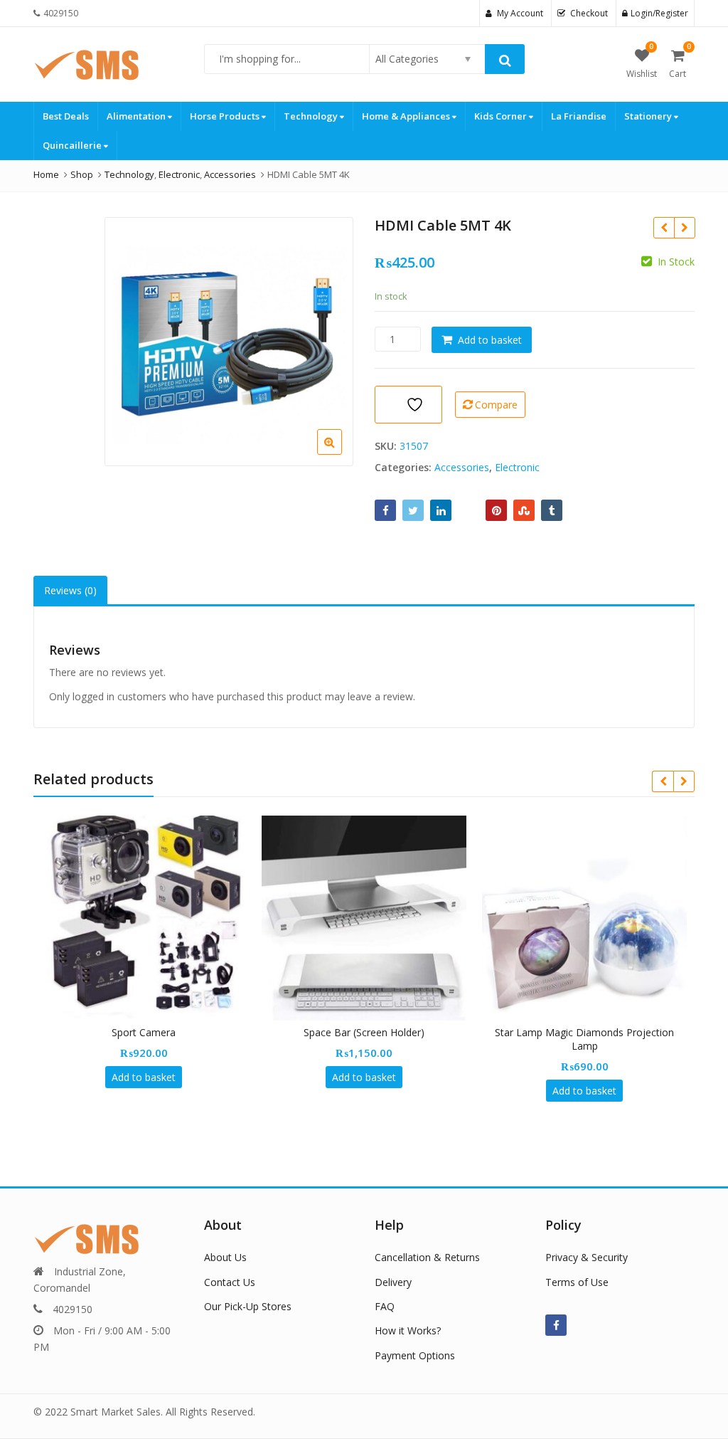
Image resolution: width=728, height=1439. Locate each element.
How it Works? (408, 1330)
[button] (340, 453)
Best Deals (66, 116)
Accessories (461, 467)
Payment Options (415, 1355)
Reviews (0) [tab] (70, 590)
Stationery (649, 116)
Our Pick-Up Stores (247, 1306)
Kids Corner (501, 116)
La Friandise (578, 116)
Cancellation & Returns (427, 1257)
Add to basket (490, 340)
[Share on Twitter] (413, 510)
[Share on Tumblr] (551, 510)
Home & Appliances (407, 116)
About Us (225, 1257)
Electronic (517, 467)
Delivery (393, 1282)
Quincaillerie (73, 145)
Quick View (150, 1032)
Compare (496, 404)
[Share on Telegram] (468, 510)
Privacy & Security (586, 1257)
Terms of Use (577, 1282)
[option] (229, 341)
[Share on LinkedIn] (440, 510)
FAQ (385, 1306)
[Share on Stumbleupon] (524, 510)
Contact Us (229, 1282)
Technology (312, 116)
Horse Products (226, 116)
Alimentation (137, 116)
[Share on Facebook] (385, 510)
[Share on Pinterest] (496, 510)
